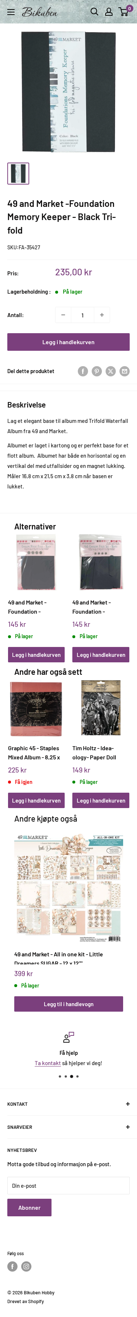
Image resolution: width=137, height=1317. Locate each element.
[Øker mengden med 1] (102, 315)
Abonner (29, 1207)
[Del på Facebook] (83, 370)
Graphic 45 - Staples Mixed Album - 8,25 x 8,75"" (34, 752)
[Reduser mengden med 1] (63, 315)
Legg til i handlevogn (69, 1004)
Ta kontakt (48, 1063)
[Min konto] (109, 12)
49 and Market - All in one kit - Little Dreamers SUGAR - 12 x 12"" (58, 957)
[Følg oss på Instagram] (26, 1266)
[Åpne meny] (11, 12)
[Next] (121, 591)
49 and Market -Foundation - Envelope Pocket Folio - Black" (30, 607)
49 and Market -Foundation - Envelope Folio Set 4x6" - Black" (96, 607)
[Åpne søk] (95, 12)
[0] (123, 11)
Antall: (15, 315)
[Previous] (15, 591)
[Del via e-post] (124, 370)
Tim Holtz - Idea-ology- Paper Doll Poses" (94, 752)
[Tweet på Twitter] (111, 370)
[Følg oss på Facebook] (12, 1266)
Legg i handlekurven (68, 341)
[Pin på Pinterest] (97, 370)
